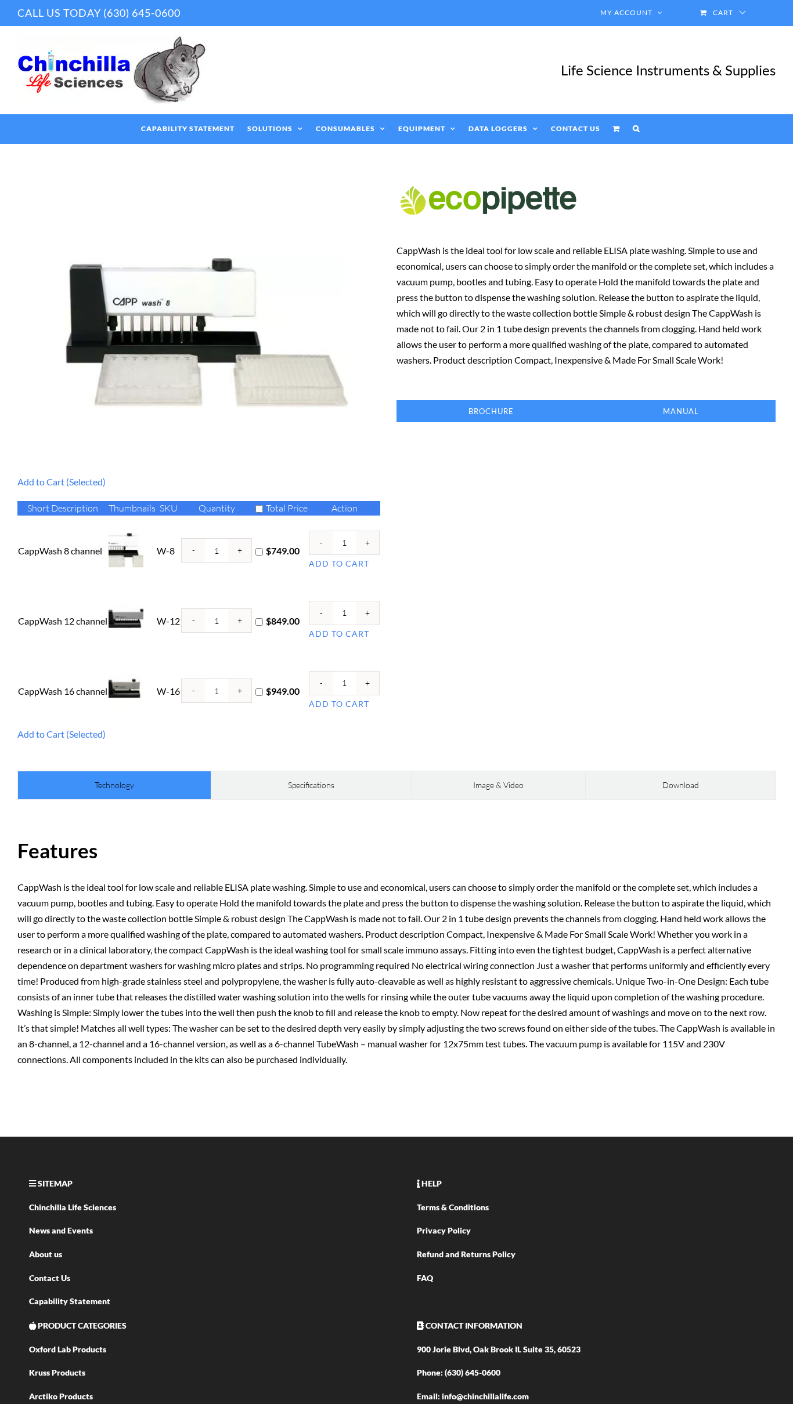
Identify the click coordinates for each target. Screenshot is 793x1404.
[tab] (114, 785)
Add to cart (339, 563)
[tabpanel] (396, 950)
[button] (636, 128)
